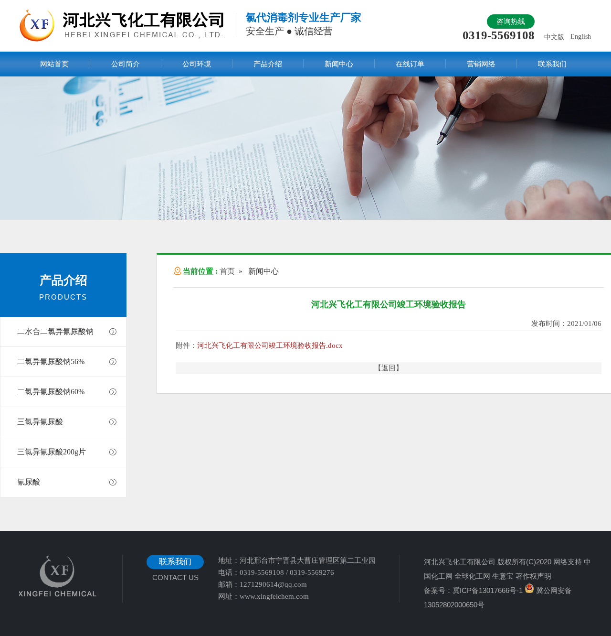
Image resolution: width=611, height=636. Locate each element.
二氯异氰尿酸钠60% (50, 392)
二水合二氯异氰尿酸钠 (55, 331)
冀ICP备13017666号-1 (488, 590)
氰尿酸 (28, 482)
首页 (227, 271)
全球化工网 (472, 576)
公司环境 (196, 64)
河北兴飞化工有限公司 (459, 562)
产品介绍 (267, 64)
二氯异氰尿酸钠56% (50, 361)
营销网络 (481, 64)
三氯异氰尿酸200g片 (51, 452)
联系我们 (552, 64)
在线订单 (410, 64)
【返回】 (388, 368)
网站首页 (54, 64)
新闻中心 (339, 64)
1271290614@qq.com (273, 584)
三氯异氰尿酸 (40, 422)
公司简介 (125, 64)
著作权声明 (533, 576)
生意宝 (503, 576)
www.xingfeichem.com (274, 596)
